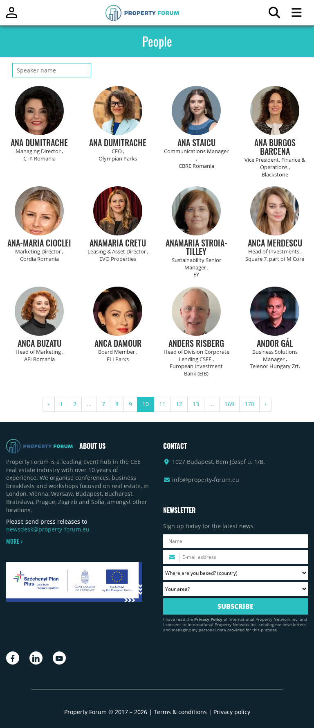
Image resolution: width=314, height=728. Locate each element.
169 (229, 404)
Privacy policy (231, 712)
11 (162, 404)
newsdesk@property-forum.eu (48, 529)
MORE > (14, 541)
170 (249, 404)
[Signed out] (11, 16)
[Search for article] (274, 14)
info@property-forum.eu (205, 480)
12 (179, 404)
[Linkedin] (36, 658)
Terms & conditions (180, 712)
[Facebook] (12, 658)
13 (196, 404)
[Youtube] (59, 658)
